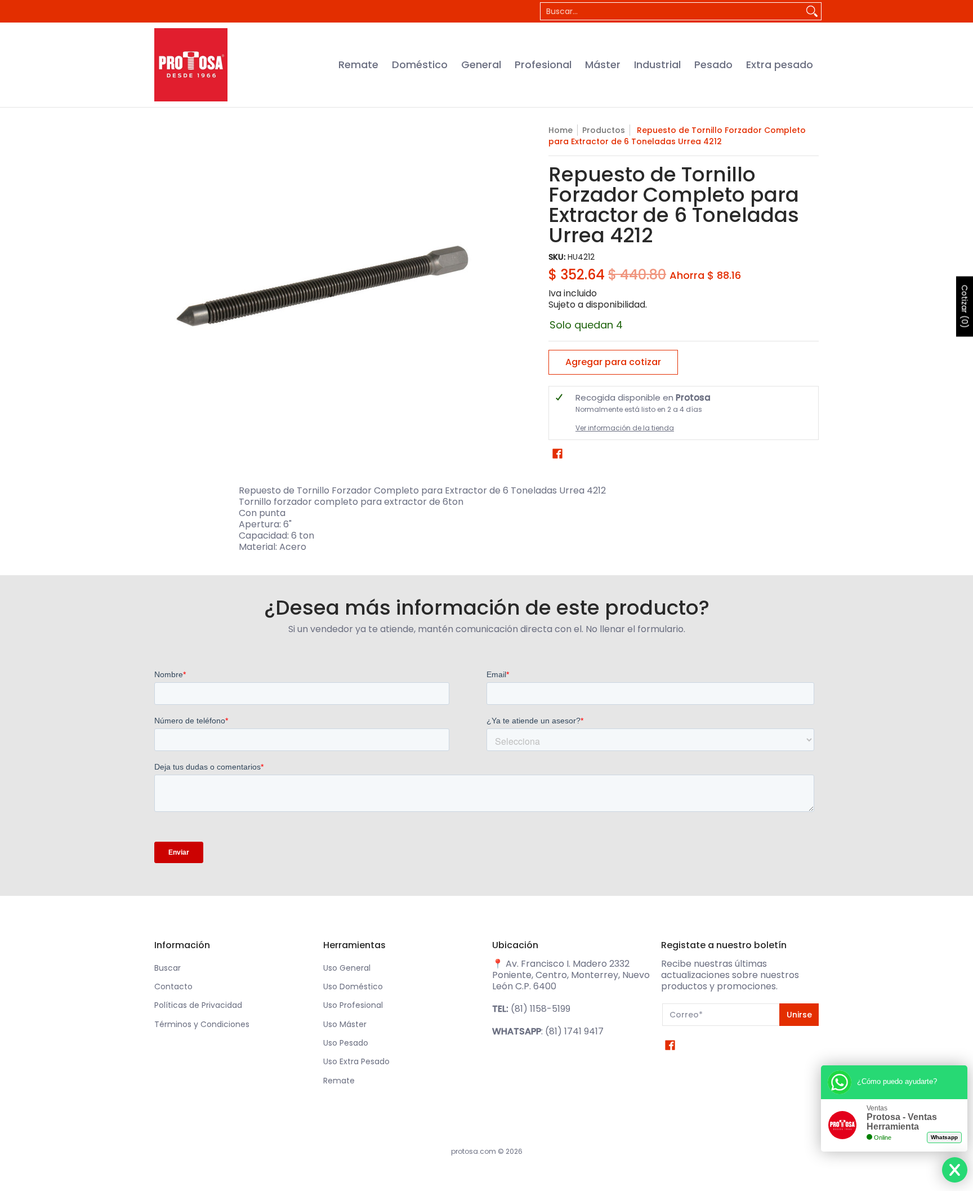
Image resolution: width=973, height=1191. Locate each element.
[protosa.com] (190, 65)
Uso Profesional (353, 1005)
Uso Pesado (345, 1042)
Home (560, 130)
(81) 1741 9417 (574, 1031)
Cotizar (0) (964, 306)
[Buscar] (812, 11)
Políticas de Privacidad (198, 1005)
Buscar (167, 968)
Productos (603, 130)
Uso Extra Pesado (356, 1061)
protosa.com (473, 1151)
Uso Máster (345, 1024)
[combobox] (672, 11)
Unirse (799, 1014)
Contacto (173, 986)
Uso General (347, 968)
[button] (557, 454)
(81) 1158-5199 (540, 1008)
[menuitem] (358, 65)
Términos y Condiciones (201, 1024)
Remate (339, 1080)
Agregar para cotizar (613, 361)
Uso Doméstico (353, 986)
